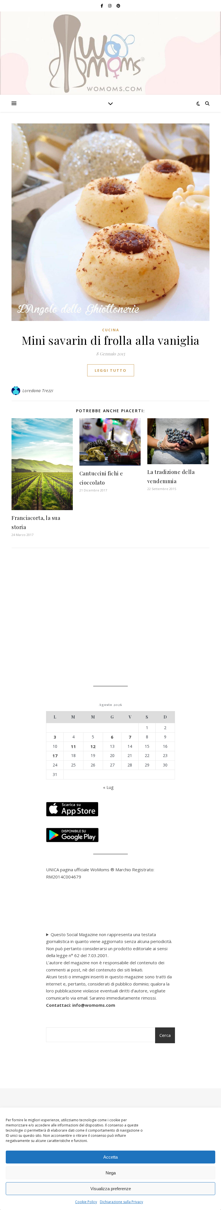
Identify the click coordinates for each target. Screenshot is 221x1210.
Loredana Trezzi (38, 390)
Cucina (110, 330)
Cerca (165, 1035)
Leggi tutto (111, 370)
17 (55, 755)
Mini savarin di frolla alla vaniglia (111, 340)
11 (73, 746)
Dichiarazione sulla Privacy (121, 1201)
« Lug (108, 787)
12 (93, 746)
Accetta (110, 1157)
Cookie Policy (86, 1201)
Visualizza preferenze (110, 1188)
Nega (111, 1172)
